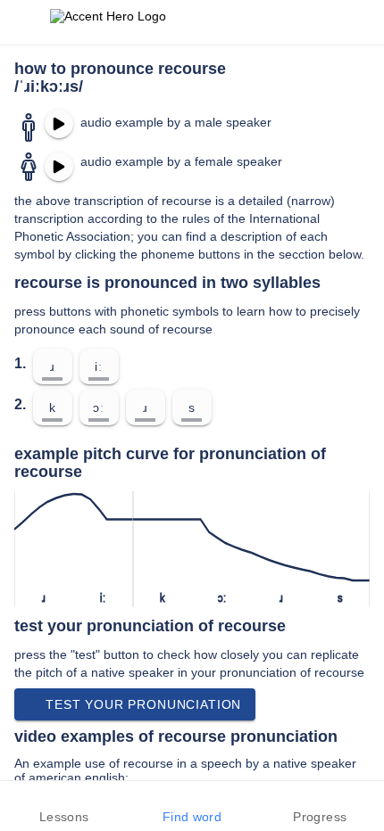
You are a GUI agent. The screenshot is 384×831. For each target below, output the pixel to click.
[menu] (25, 22)
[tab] (64, 806)
